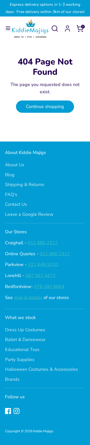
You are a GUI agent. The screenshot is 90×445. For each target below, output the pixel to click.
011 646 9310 (43, 265)
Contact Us (16, 204)
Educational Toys (22, 349)
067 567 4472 (41, 275)
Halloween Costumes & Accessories (41, 369)
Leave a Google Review (29, 214)
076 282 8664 (49, 287)
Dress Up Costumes (25, 330)
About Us (14, 165)
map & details (28, 297)
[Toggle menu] (6, 28)
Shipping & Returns (24, 185)
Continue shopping (45, 107)
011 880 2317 (43, 243)
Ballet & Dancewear (25, 339)
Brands (12, 379)
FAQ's (11, 195)
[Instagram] (17, 411)
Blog (9, 175)
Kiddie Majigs (43, 431)
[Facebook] (8, 411)
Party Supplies (19, 359)
